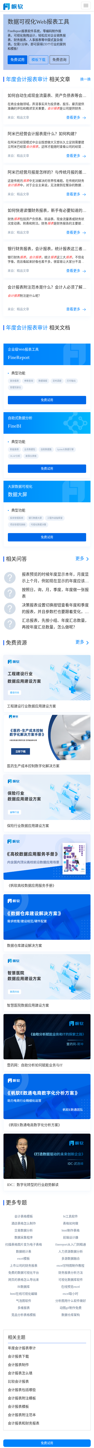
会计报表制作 (18, 1365)
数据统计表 (23, 1251)
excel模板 (23, 1258)
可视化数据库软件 (70, 1279)
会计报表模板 (18, 1406)
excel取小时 (70, 1293)
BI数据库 (23, 1286)
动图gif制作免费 (71, 1308)
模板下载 (38, 60)
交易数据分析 (23, 1230)
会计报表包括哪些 (22, 1390)
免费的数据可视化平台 (23, 1272)
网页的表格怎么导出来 (23, 1279)
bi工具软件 (70, 1216)
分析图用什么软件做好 (70, 1300)
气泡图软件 (23, 1300)
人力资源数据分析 (70, 1251)
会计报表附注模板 (22, 1398)
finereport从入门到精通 (70, 1244)
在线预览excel (70, 1286)
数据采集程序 (23, 1237)
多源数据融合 (70, 1258)
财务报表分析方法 (70, 1272)
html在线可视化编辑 (23, 1293)
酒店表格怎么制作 (23, 1223)
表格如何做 (70, 1223)
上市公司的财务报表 (23, 1265)
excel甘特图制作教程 (70, 1265)
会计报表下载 (18, 1356)
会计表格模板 (23, 1216)
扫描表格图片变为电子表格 (23, 1244)
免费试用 (47, 1443)
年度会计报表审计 (22, 1348)
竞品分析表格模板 (23, 1315)
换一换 (85, 79)
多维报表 (23, 1308)
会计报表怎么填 (20, 1373)
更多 (79, 558)
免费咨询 (59, 60)
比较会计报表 (18, 1381)
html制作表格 (71, 1230)
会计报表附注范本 (22, 1415)
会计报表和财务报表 (23, 1423)
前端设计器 (70, 1237)
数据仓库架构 (70, 1315)
